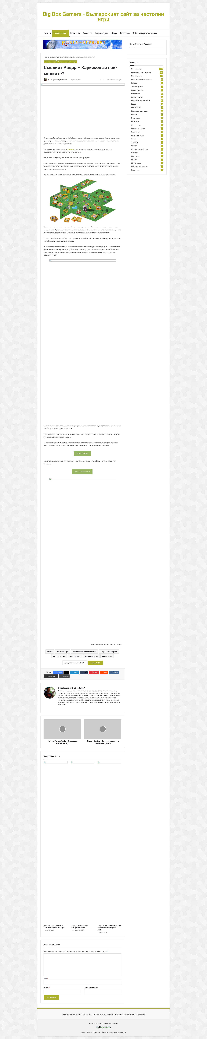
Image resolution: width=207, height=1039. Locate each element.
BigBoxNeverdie (136, 163)
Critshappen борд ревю (139, 166)
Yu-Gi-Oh (134, 142)
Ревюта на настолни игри (67, 62)
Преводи (134, 83)
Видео (114, 33)
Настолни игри (60, 33)
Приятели (96, 1032)
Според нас (135, 94)
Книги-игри (75, 33)
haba (50, 651)
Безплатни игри (137, 97)
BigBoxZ (134, 159)
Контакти (105, 1032)
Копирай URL (95, 663)
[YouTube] (64, 708)
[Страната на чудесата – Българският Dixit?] (82, 842)
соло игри (107, 656)
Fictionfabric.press (129, 1014)
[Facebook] (61, 708)
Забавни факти (137, 86)
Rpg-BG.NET (141, 1014)
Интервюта (135, 132)
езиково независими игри (85, 651)
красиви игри (59, 656)
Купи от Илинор (82, 453)
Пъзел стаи (87, 33)
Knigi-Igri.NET (77, 1014)
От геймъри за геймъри (139, 149)
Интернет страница (91, 987)
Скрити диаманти (137, 135)
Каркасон (70, 149)
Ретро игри (135, 170)
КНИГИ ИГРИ (136, 107)
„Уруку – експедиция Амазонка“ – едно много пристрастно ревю (109, 928)
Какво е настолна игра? (117, 1032)
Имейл (47, 987)
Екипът (89, 1032)
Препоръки (125, 33)
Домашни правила (138, 125)
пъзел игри (76, 656)
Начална (47, 33)
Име (46, 978)
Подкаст (134, 153)
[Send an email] (67, 80)
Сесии (133, 139)
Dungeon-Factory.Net (103, 1014)
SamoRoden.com (89, 1014)
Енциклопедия (101, 33)
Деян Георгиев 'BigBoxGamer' (57, 80)
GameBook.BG (67, 1014)
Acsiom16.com (117, 1014)
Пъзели (134, 146)
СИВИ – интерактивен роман (145, 33)
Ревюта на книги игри (139, 111)
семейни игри (92, 656)
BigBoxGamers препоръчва (141, 79)
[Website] (59, 708)
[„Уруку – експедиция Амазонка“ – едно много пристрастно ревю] (109, 842)
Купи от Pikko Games (82, 472)
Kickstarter (135, 121)
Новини (134, 114)
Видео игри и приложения (140, 100)
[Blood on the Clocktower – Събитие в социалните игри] (55, 842)
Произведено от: (137, 90)
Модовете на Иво (138, 128)
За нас (83, 1032)
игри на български (109, 651)
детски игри (63, 651)
